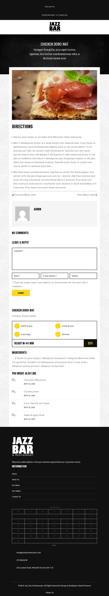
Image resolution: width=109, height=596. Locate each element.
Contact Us (16, 496)
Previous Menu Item (25, 194)
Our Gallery (16, 491)
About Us (15, 479)
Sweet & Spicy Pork (34, 415)
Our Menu (16, 485)
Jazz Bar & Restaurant (34, 585)
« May (53, 545)
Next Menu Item (86, 194)
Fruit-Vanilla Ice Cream (37, 403)
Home (14, 474)
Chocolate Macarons (35, 379)
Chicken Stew (31, 391)
